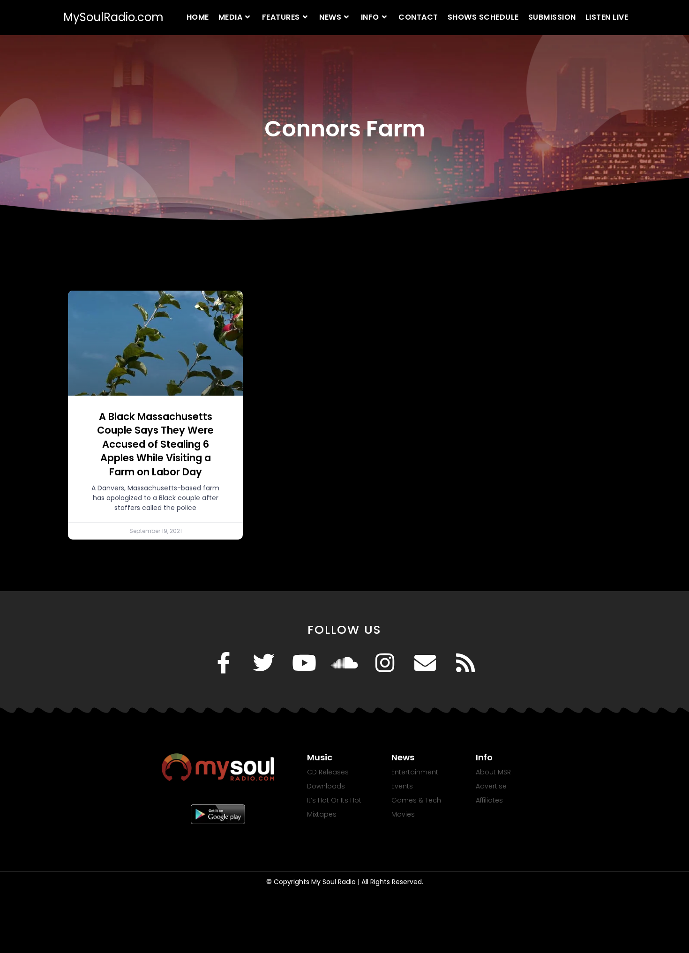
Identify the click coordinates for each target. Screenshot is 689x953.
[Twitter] (264, 663)
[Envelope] (425, 663)
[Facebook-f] (223, 663)
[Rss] (465, 663)
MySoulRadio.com (113, 17)
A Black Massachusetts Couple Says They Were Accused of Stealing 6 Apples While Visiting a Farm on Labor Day (155, 444)
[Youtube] (304, 663)
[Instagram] (385, 663)
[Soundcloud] (344, 663)
